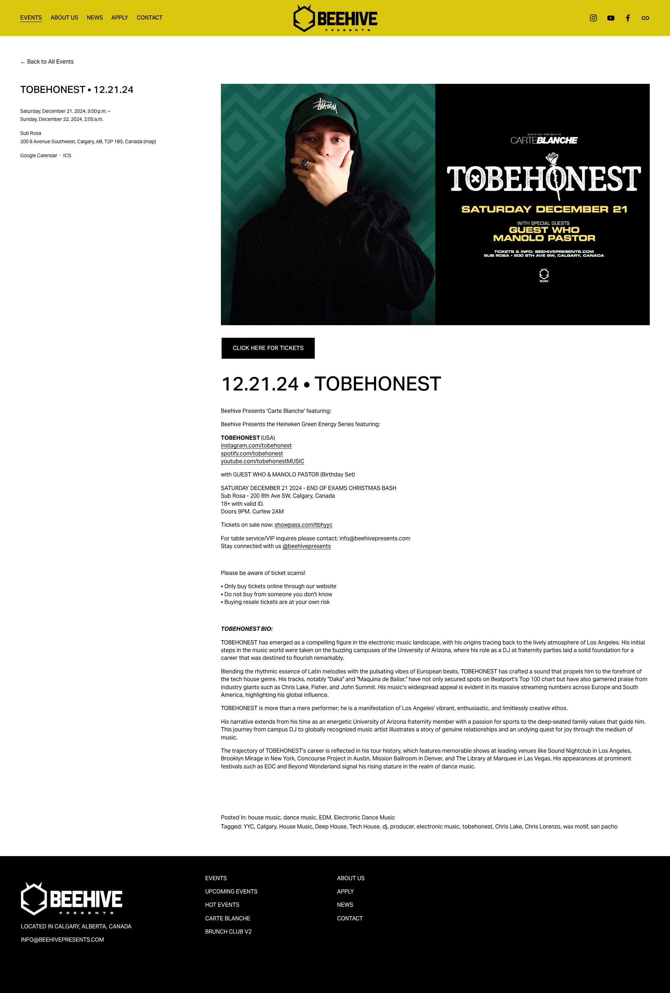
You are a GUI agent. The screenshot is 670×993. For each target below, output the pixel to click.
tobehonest (477, 826)
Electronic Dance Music (364, 817)
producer (402, 826)
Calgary (266, 826)
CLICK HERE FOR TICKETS (268, 348)
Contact (150, 17)
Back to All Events (50, 61)
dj (384, 826)
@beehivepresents (307, 546)
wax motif (575, 826)
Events (31, 17)
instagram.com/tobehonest (256, 445)
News (95, 17)
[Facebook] (628, 18)
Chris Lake (508, 826)
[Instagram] (593, 18)
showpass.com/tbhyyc (304, 524)
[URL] (645, 18)
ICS (67, 155)
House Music (295, 826)
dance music (299, 817)
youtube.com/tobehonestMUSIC (262, 461)
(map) (149, 141)
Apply (119, 17)
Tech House (364, 826)
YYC (249, 826)
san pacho (604, 826)
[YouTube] (610, 18)
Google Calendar (38, 155)
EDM (325, 817)
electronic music (438, 826)
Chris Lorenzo (542, 826)
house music (264, 817)
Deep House (331, 826)
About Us (64, 17)
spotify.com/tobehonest (252, 453)
